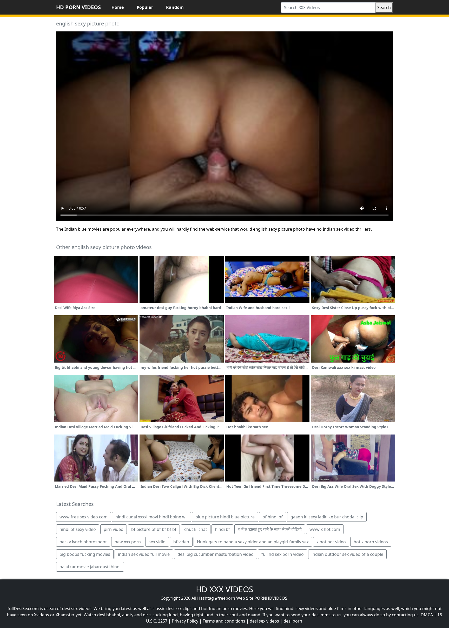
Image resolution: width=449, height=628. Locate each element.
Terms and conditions (224, 621)
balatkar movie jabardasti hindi (90, 567)
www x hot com (324, 529)
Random (175, 7)
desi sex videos (264, 621)
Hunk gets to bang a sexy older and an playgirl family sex (253, 542)
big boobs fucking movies (85, 554)
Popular (145, 7)
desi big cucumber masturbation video (215, 554)
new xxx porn (128, 542)
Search (384, 7)
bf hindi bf (272, 517)
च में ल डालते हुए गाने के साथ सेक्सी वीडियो (270, 529)
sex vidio (157, 542)
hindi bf (222, 529)
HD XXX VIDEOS (224, 589)
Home (117, 7)
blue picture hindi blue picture (225, 517)
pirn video (113, 529)
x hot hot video (331, 542)
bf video (181, 542)
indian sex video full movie (144, 554)
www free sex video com (84, 517)
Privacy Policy (185, 621)
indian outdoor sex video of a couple (347, 554)
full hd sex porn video (282, 554)
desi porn (292, 621)
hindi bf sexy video (78, 529)
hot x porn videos (371, 542)
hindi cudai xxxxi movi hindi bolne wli (151, 517)
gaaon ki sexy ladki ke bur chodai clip (326, 517)
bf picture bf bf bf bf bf (153, 529)
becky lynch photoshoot (83, 542)
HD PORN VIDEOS (78, 7)
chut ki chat (195, 529)
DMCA (427, 615)
